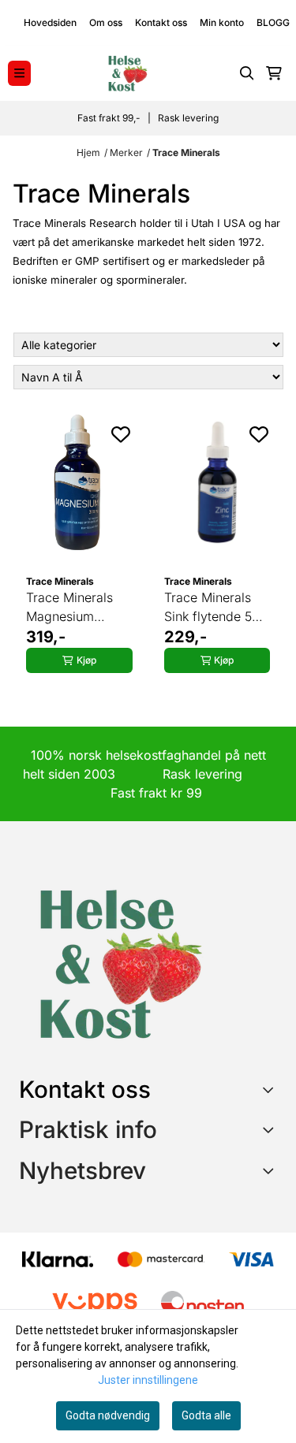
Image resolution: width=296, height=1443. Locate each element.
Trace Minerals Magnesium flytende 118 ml (70, 607)
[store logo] (127, 73)
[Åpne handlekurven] (274, 73)
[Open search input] (247, 73)
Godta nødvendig (108, 1415)
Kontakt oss (161, 22)
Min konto (222, 22)
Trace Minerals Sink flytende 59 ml (212, 607)
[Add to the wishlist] (120, 434)
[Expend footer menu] (270, 1129)
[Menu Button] (19, 73)
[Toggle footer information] (271, 1089)
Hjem (88, 152)
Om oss (105, 22)
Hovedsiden (50, 22)
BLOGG (273, 22)
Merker (126, 152)
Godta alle (206, 1415)
